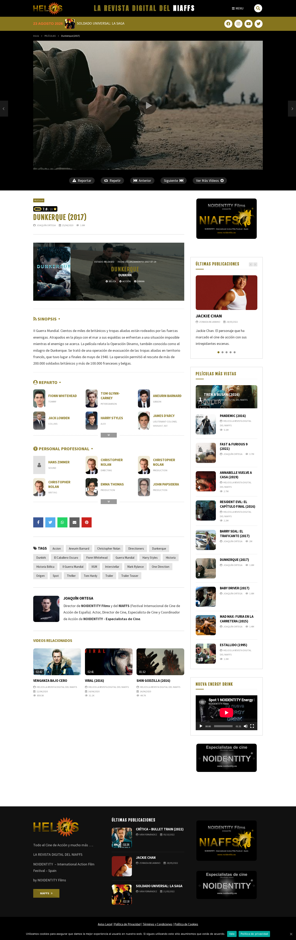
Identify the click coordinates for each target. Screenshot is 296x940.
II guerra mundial (72, 567)
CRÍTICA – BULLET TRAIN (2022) (160, 829)
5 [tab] (235, 352)
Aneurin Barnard (79, 548)
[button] (237, 8)
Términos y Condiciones (157, 924)
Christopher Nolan (108, 548)
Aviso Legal (105, 924)
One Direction (160, 567)
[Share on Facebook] (38, 522)
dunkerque (159, 548)
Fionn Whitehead (97, 557)
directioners (136, 548)
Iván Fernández (148, 834)
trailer (109, 576)
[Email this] (74, 522)
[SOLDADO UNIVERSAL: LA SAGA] (122, 895)
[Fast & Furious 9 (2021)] (206, 453)
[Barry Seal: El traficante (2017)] (206, 540)
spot (56, 576)
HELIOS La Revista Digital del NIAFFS (57, 686)
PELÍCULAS (50, 35)
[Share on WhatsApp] (62, 522)
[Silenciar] (246, 726)
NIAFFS (144, 8)
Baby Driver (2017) (234, 588)
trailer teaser (129, 576)
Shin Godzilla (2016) (153, 680)
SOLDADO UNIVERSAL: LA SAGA (159, 886)
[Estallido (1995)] (206, 654)
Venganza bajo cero (50, 680)
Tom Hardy (90, 576)
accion (57, 548)
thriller (71, 576)
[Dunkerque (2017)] (206, 568)
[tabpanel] (226, 311)
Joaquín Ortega (46, 225)
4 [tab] (231, 352)
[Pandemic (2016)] (206, 424)
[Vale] (291, 934)
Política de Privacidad (127, 924)
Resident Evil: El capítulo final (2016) (237, 504)
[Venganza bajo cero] (57, 661)
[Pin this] (87, 522)
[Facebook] (228, 24)
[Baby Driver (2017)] (206, 597)
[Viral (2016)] (109, 661)
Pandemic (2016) (233, 416)
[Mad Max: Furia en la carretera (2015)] (206, 625)
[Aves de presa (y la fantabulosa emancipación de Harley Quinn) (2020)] (4, 108)
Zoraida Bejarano (209, 321)
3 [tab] (227, 352)
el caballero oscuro (66, 557)
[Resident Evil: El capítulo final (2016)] (206, 510)
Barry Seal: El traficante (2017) (235, 533)
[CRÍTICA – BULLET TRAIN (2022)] (122, 838)
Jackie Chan (209, 316)
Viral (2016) (94, 680)
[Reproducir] (201, 726)
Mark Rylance (135, 567)
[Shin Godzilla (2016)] (160, 661)
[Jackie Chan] (226, 292)
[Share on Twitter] (50, 522)
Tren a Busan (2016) (222, 394)
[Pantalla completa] (252, 726)
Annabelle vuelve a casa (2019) (236, 474)
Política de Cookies (186, 924)
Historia (171, 557)
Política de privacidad (254, 933)
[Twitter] (259, 24)
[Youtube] (248, 24)
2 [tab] (222, 352)
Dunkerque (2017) (234, 559)
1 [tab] (218, 352)
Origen (40, 576)
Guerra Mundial (125, 557)
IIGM (94, 567)
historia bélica (45, 567)
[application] (226, 712)
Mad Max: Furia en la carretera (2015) (237, 618)
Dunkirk (41, 557)
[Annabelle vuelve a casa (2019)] (206, 481)
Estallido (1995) (233, 645)
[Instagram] (238, 24)
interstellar (112, 567)
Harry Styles (150, 557)
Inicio (36, 35)
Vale (232, 933)
